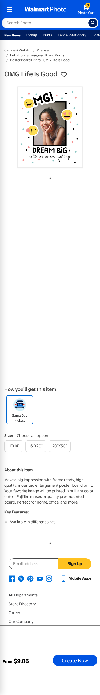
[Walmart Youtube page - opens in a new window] (40, 578)
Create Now (75, 660)
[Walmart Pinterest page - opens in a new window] (30, 578)
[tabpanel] (50, 127)
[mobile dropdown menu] (9, 9)
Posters (43, 50)
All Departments (23, 595)
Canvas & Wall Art (17, 50)
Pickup (31, 35)
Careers (15, 612)
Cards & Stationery (72, 35)
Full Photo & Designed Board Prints (37, 55)
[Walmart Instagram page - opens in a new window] (49, 578)
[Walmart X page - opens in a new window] (21, 578)
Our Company (21, 621)
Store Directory (22, 604)
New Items (12, 35)
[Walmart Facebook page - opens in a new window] (12, 578)
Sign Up (75, 563)
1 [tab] (49, 177)
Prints (47, 35)
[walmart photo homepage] (45, 9)
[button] (64, 74)
